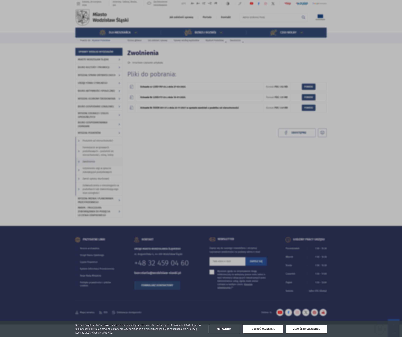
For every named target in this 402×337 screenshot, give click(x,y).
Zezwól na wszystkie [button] (306, 329)
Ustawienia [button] (224, 329)
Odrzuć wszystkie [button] (263, 329)
